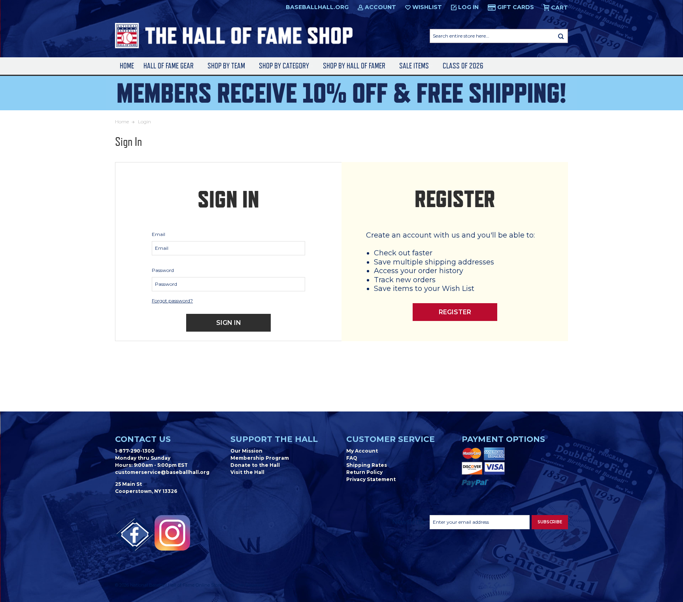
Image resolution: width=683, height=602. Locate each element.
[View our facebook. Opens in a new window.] (135, 535)
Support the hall (274, 439)
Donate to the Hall (255, 465)
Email (158, 234)
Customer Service (390, 439)
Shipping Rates (366, 465)
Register (455, 312)
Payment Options (503, 439)
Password (163, 270)
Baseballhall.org (317, 7)
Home (127, 65)
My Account (362, 451)
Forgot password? (172, 301)
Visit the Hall (247, 472)
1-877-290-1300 (135, 451)
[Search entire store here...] (561, 36)
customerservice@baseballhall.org (162, 472)
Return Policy (364, 472)
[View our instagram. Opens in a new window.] (172, 533)
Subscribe (550, 522)
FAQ (351, 458)
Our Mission (246, 451)
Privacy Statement (371, 479)
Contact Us (143, 439)
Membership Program (259, 458)
